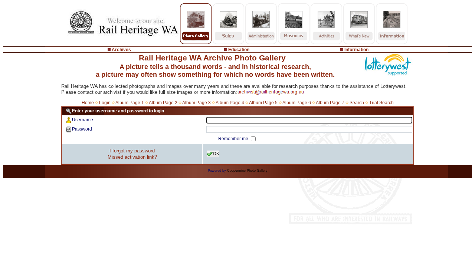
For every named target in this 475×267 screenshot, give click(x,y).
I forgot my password (132, 151)
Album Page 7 (330, 102)
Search (357, 102)
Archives (121, 49)
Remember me (233, 138)
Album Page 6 (296, 102)
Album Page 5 (263, 102)
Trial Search (381, 102)
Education (238, 49)
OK (216, 153)
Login (105, 102)
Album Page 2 (163, 102)
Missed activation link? (132, 157)
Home (88, 102)
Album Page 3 (196, 102)
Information (356, 49)
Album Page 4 (230, 102)
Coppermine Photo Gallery (247, 170)
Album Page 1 (129, 102)
